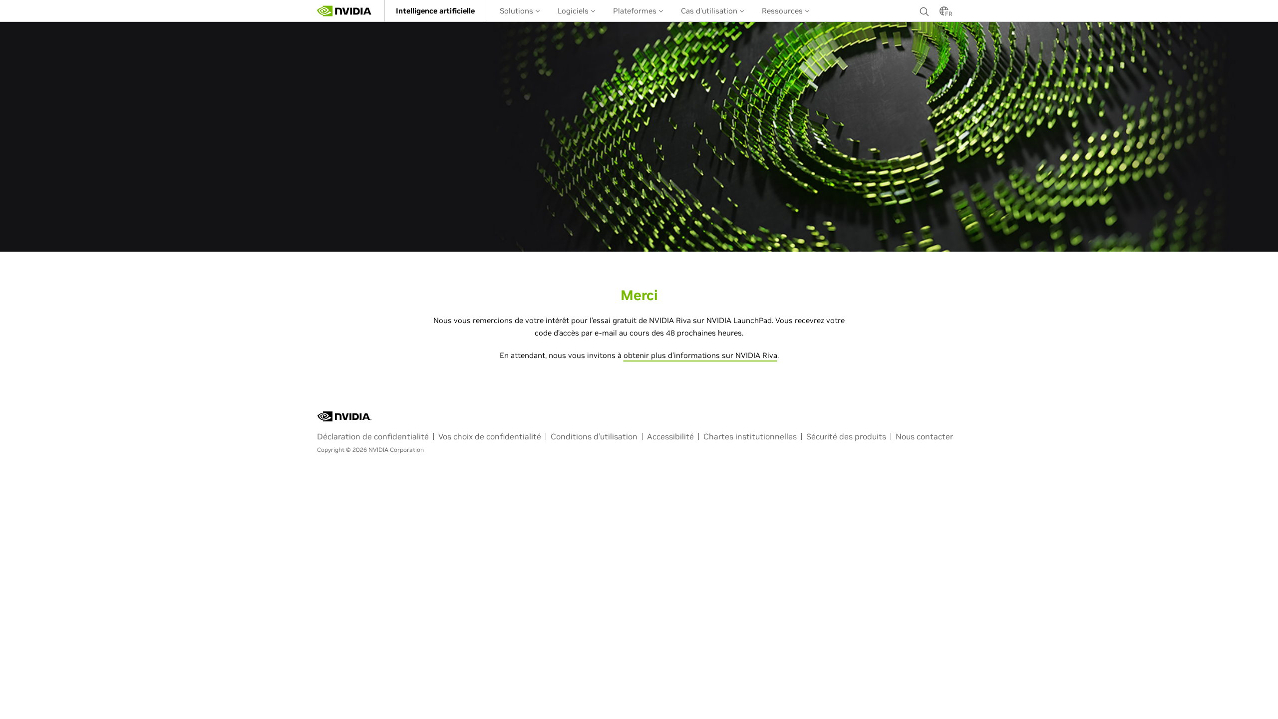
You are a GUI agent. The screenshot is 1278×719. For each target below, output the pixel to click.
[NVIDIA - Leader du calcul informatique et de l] (344, 11)
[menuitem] (435, 10)
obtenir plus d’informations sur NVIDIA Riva (700, 355)
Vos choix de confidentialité (489, 436)
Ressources (783, 10)
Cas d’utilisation (710, 10)
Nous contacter (924, 436)
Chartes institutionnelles (750, 436)
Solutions (517, 10)
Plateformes (635, 10)
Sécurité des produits (846, 436)
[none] (925, 11)
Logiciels (574, 10)
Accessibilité (670, 436)
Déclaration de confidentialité (373, 436)
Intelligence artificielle (435, 10)
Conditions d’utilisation (594, 436)
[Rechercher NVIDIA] (925, 9)
